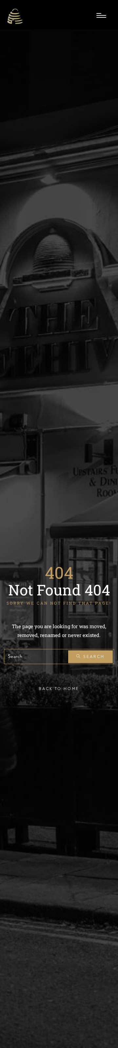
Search (93, 656)
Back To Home (59, 688)
